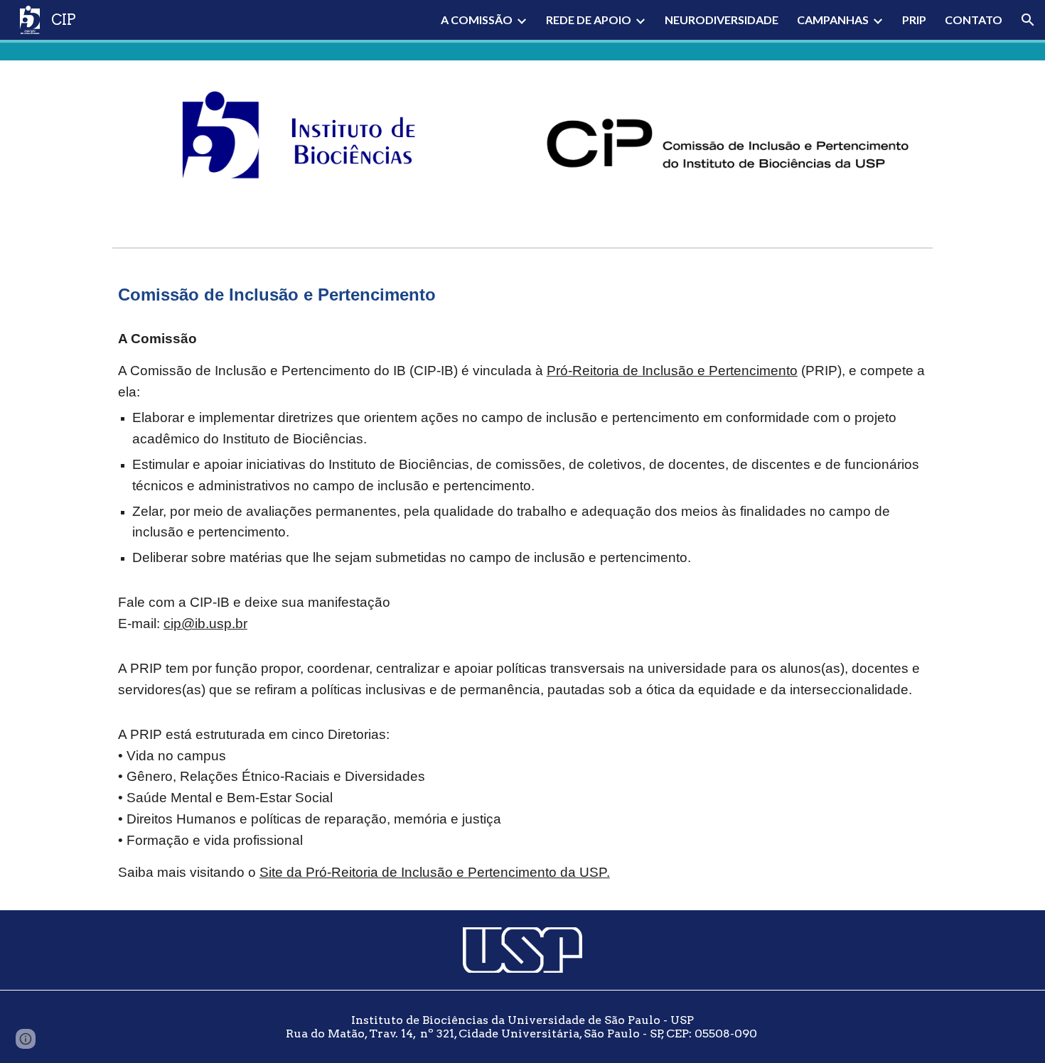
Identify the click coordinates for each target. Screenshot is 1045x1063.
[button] (1028, 20)
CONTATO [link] (973, 19)
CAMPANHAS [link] (833, 19)
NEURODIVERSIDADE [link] (721, 19)
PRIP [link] (914, 19)
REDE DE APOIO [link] (588, 19)
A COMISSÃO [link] (477, 19)
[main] (522, 294)
